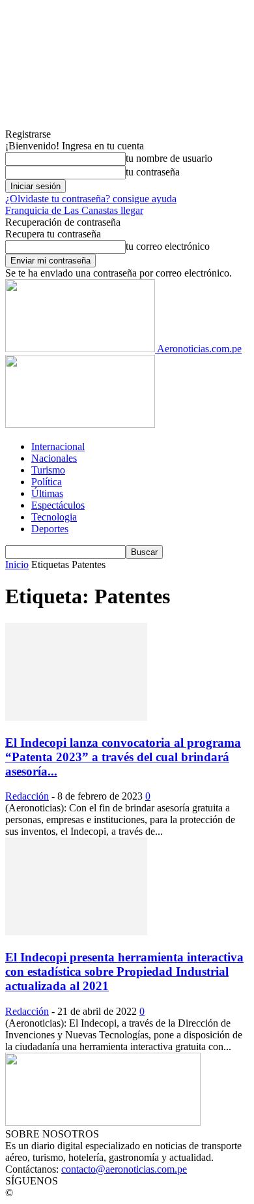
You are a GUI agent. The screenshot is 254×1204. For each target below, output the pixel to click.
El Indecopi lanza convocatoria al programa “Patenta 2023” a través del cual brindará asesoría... (123, 757)
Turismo (48, 469)
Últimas (47, 493)
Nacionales (54, 458)
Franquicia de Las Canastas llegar (74, 210)
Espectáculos (58, 505)
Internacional (58, 446)
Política (46, 481)
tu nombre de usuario (169, 158)
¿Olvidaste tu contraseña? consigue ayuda (90, 198)
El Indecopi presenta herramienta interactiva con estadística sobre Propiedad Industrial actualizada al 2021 (124, 971)
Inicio (17, 564)
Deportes (49, 528)
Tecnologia (54, 516)
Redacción (27, 796)
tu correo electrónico (168, 246)
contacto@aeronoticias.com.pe (124, 1169)
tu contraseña (153, 171)
